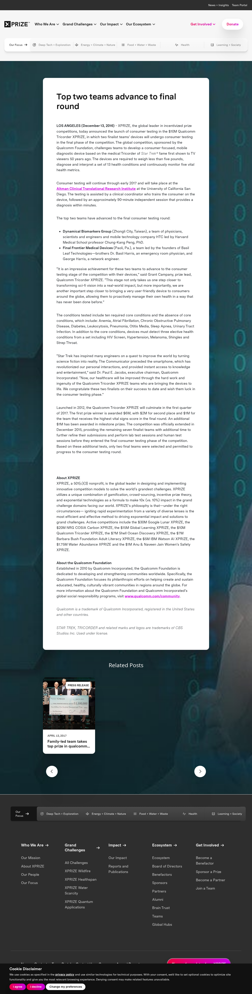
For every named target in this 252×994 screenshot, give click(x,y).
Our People (30, 874)
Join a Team (205, 888)
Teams (157, 916)
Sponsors (159, 883)
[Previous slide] (52, 771)
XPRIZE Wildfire (78, 871)
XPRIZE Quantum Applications (79, 904)
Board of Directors (167, 866)
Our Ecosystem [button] (138, 24)
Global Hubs (162, 924)
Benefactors (162, 874)
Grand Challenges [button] (78, 24)
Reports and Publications (118, 869)
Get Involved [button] (201, 24)
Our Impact (117, 858)
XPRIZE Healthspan (80, 879)
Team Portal (239, 5)
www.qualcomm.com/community (152, 596)
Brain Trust (161, 908)
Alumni (157, 899)
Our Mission (30, 858)
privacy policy (64, 974)
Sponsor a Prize (208, 872)
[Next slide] (200, 771)
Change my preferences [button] (65, 986)
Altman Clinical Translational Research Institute (96, 189)
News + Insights (218, 5)
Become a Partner (210, 880)
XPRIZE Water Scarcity (76, 890)
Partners (159, 891)
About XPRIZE (32, 866)
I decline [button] (36, 986)
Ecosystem (161, 858)
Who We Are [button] (45, 24)
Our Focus (15, 44)
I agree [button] (17, 986)
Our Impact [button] (109, 24)
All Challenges (76, 863)
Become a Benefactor (205, 860)
